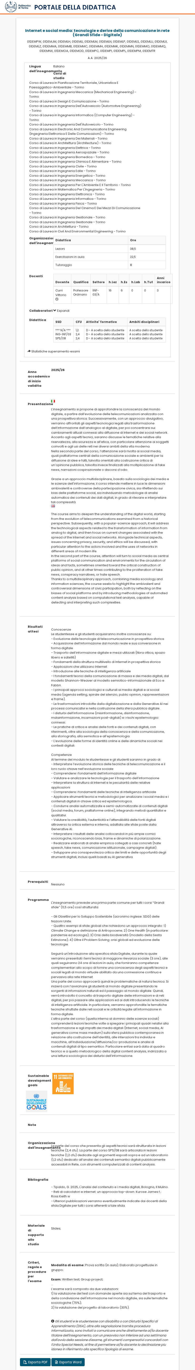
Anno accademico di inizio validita (36, 379)
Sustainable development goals (36, 1080)
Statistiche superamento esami (55, 351)
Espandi (62, 310)
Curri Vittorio (60, 292)
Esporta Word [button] (70, 1362)
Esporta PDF (37, 1362)
